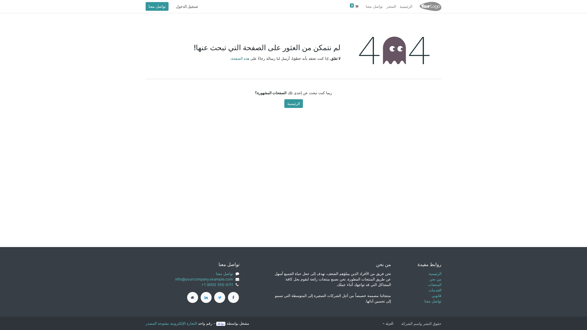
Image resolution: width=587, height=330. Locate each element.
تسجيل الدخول (187, 6)
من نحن (435, 279)
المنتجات (434, 284)
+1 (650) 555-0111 (217, 284)
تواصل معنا (157, 6)
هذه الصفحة (240, 58)
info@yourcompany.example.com (204, 279)
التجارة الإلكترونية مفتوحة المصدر (171, 323)
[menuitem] (406, 6)
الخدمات (435, 290)
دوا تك (220, 323)
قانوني (436, 295)
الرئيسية (293, 103)
